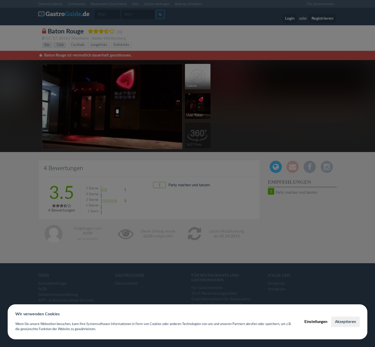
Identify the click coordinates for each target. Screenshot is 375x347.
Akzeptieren (345, 322)
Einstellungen (315, 322)
